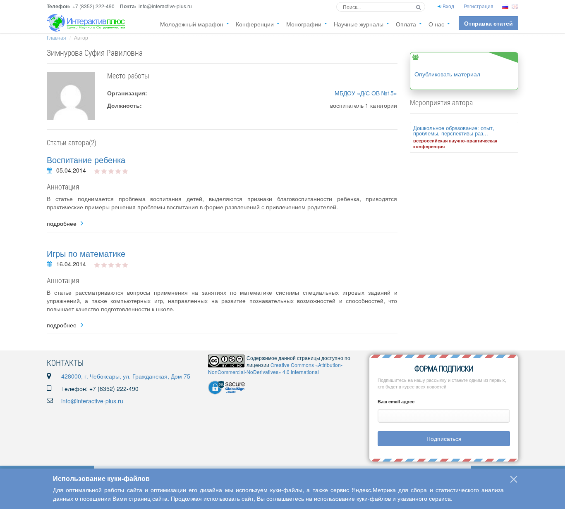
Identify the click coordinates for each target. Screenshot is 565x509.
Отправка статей (488, 23)
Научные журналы (358, 24)
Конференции (255, 24)
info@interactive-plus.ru (92, 401)
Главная (56, 37)
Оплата (406, 24)
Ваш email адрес (396, 401)
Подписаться (444, 438)
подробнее (62, 223)
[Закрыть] (513, 479)
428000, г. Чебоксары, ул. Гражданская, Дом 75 (125, 376)
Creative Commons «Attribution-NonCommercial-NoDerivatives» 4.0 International (275, 368)
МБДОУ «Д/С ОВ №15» (366, 93)
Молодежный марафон (191, 24)
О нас (436, 24)
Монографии (303, 24)
